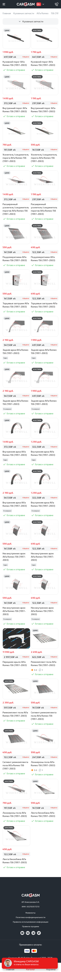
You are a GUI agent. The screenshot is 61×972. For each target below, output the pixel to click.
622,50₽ (38, 657)
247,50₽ (38, 757)
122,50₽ (38, 252)
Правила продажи (30, 926)
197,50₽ (10, 149)
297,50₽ (38, 103)
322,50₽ (38, 446)
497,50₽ (10, 56)
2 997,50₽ (11, 657)
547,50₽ (10, 345)
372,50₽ (10, 103)
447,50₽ (38, 56)
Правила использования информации (30, 922)
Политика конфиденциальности (30, 917)
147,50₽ (38, 149)
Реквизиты (30, 913)
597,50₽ (10, 707)
